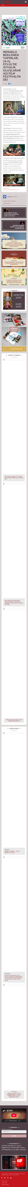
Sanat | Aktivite (6, 188)
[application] (14, 1115)
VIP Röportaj (6, 1149)
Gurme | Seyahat (16, 1145)
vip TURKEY (14, 196)
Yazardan (12, 1150)
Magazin (4, 1147)
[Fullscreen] (24, 1121)
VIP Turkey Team (5, 1184)
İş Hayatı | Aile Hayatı (20, 1149)
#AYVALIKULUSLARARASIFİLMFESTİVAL (11, 189)
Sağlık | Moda (19, 1147)
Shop (24, 1147)
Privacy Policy (4, 1183)
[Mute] (22, 1121)
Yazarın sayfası (7, 203)
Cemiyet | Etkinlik (7, 1145)
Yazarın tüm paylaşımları (9, 201)
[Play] (3, 1121)
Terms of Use (4, 1181)
